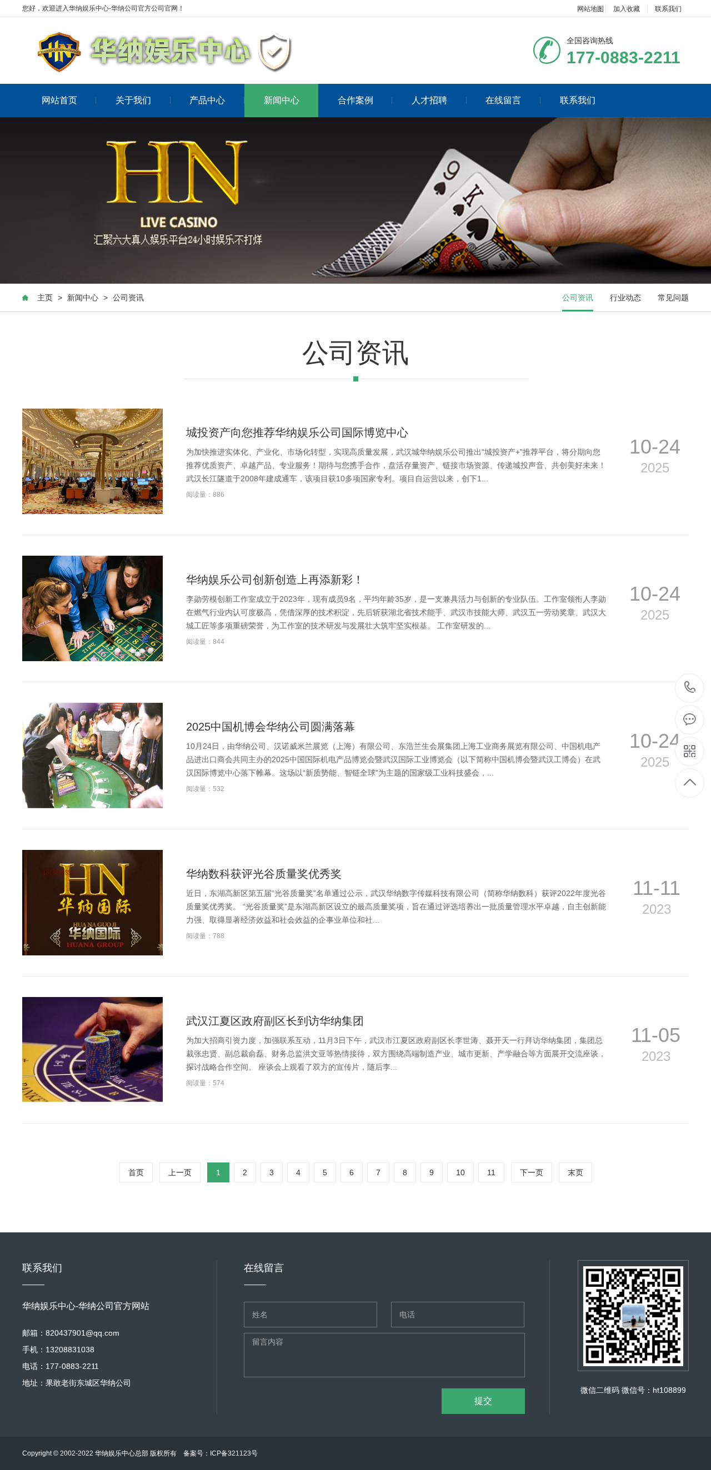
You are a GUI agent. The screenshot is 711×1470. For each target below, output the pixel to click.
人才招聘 (429, 100)
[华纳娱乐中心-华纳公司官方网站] (165, 50)
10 (460, 1172)
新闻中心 (281, 100)
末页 (575, 1172)
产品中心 (207, 100)
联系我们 (668, 9)
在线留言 (503, 100)
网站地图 (590, 9)
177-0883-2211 (690, 688)
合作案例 (355, 100)
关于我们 (133, 100)
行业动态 (625, 297)
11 (491, 1172)
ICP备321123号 (234, 1453)
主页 (45, 297)
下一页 (531, 1172)
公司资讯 (128, 297)
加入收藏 (626, 9)
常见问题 (673, 297)
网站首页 (59, 100)
